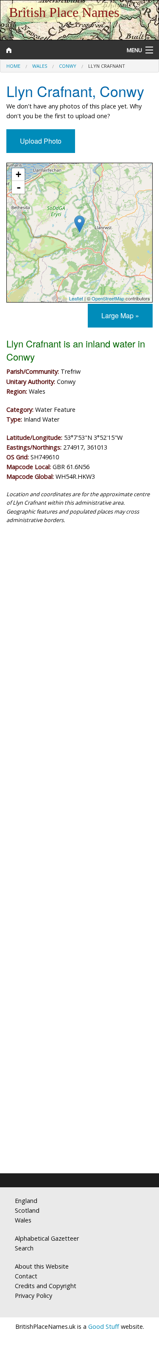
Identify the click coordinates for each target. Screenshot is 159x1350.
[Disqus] (79, 825)
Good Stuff (103, 1326)
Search (24, 1248)
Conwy (67, 66)
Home (13, 66)
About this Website (42, 1266)
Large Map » (120, 315)
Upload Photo (40, 141)
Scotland (27, 1210)
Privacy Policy (33, 1296)
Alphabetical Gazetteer (47, 1238)
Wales (39, 66)
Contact (26, 1276)
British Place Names (64, 12)
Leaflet (76, 298)
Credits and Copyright (45, 1286)
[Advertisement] (79, 621)
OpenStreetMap (108, 298)
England (26, 1201)
